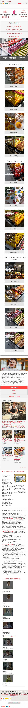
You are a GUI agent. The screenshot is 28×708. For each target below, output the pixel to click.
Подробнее (5, 51)
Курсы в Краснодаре (14, 26)
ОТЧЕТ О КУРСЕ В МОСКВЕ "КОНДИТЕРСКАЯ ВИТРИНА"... (18, 457)
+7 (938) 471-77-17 (23, 16)
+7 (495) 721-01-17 (5, 16)
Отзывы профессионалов (12, 578)
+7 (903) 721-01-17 (5, 17)
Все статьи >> (23, 467)
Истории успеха (8, 471)
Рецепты (14, 390)
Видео (14, 393)
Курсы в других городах (14, 29)
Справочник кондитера (14, 396)
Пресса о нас (20, 471)
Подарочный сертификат (14, 33)
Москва (5, 12)
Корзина (19, 3)
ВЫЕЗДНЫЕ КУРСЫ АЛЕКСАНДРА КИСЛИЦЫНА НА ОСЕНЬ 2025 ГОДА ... (20, 440)
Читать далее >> (21, 427)
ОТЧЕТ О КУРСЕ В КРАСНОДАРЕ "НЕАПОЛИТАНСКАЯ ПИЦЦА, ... (7, 440)
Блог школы (14, 387)
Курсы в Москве (14, 23)
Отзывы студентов (10, 636)
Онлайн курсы (14, 36)
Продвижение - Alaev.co (14, 703)
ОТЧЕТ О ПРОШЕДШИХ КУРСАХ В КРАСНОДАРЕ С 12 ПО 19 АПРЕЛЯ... (7, 456)
